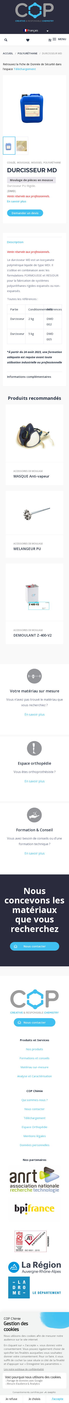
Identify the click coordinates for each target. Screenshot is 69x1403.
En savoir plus (16, 201)
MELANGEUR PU (27, 548)
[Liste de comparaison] (50, 40)
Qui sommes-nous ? (34, 1100)
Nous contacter (35, 946)
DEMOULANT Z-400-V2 (32, 635)
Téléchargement (25, 69)
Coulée (11, 162)
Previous (11, 131)
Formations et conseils (34, 1058)
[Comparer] (42, 433)
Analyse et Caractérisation (34, 1076)
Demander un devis (25, 213)
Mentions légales (34, 1136)
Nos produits (34, 1049)
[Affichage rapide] (34, 433)
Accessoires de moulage (28, 471)
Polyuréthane (27, 53)
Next (26, 131)
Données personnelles (34, 1145)
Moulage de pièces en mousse (31, 180)
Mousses (36, 162)
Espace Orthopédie (34, 1127)
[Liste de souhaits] (28, 40)
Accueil (8, 53)
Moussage (23, 162)
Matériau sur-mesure (34, 1067)
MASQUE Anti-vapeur (31, 476)
